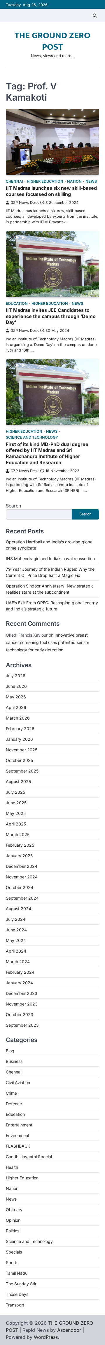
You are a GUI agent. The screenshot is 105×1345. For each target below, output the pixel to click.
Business (14, 1061)
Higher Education (45, 181)
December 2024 (21, 866)
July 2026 (15, 675)
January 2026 (19, 739)
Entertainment (19, 1124)
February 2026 (20, 728)
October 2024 (19, 887)
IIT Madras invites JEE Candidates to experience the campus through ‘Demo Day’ (51, 316)
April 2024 (16, 950)
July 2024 (15, 919)
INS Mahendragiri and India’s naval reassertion (50, 558)
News (91, 181)
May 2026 (16, 696)
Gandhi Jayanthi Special (29, 1156)
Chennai (14, 181)
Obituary (14, 1209)
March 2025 (17, 834)
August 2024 (18, 908)
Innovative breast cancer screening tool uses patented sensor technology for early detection (47, 642)
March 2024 (18, 961)
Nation (74, 181)
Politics (12, 1230)
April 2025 (16, 823)
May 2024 (16, 940)
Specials (14, 1251)
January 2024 (19, 982)
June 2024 (16, 929)
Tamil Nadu (16, 1273)
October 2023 (19, 1014)
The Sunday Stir (21, 1283)
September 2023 (22, 1025)
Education (17, 303)
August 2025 (18, 781)
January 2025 (19, 855)
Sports (12, 1262)
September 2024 (22, 897)
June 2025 (16, 802)
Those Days (17, 1294)
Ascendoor (69, 1330)
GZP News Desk (24, 202)
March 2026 (18, 717)
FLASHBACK (18, 1145)
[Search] (94, 15)
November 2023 (22, 1003)
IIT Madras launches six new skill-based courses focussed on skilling (51, 191)
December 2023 (21, 993)
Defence (14, 1103)
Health (12, 1167)
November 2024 (22, 876)
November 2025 (21, 749)
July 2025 (15, 792)
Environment (17, 1135)
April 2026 (16, 707)
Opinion (13, 1220)
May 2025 (16, 813)
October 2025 (19, 760)
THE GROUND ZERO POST (52, 41)
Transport (15, 1304)
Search (13, 506)
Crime (11, 1093)
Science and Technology (32, 437)
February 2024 (20, 972)
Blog (10, 1050)
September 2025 (22, 770)
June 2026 (16, 686)
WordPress (46, 1337)
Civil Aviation (18, 1082)
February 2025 (20, 845)
